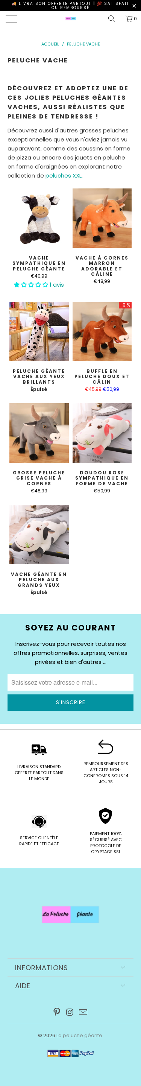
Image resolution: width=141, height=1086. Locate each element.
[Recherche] (114, 18)
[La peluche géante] (70, 18)
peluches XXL (63, 175)
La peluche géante (79, 1035)
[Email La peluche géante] (83, 1013)
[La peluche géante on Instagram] (70, 1013)
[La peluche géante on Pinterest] (57, 1013)
